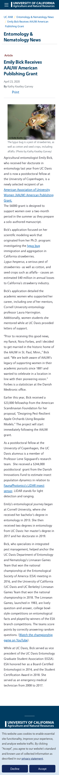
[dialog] (29, 751)
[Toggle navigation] (6, 4)
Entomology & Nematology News (35, 17)
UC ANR (8, 17)
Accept (42, 769)
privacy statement (32, 758)
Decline (14, 769)
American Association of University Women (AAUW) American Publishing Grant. (28, 195)
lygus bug (33, 246)
